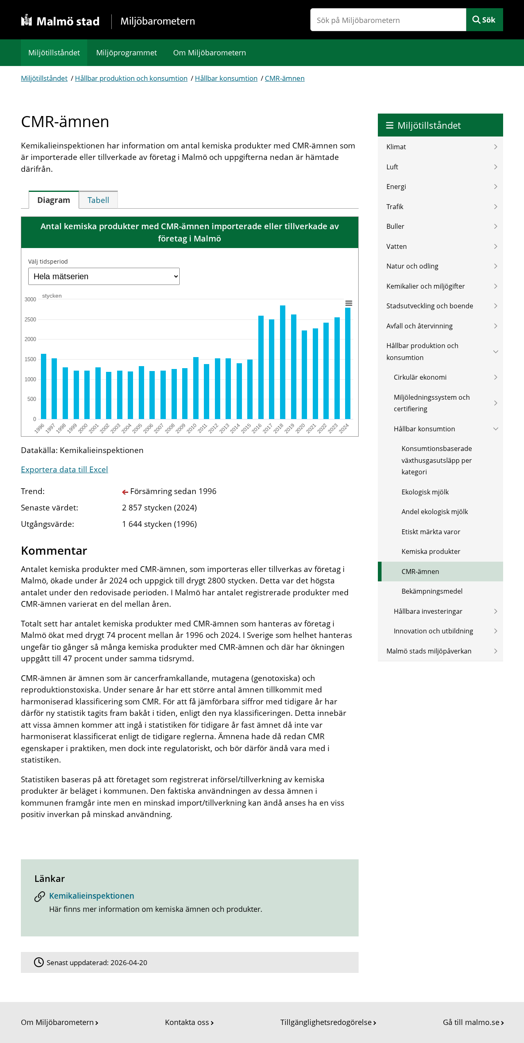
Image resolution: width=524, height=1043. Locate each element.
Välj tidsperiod (48, 261)
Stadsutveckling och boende (429, 305)
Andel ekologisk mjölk (435, 511)
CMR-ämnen (285, 78)
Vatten (396, 246)
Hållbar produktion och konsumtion (131, 78)
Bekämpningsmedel (432, 591)
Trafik (394, 206)
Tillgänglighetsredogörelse (326, 1022)
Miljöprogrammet (126, 52)
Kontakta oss (187, 1022)
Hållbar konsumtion (226, 78)
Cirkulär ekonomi (420, 377)
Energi (396, 186)
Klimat (396, 146)
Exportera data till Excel (64, 469)
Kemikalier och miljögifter (425, 286)
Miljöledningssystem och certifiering (432, 403)
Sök (488, 20)
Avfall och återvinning (419, 325)
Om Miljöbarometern (209, 52)
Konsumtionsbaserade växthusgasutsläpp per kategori (437, 460)
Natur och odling (412, 266)
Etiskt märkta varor (431, 531)
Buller (395, 226)
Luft (392, 166)
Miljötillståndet (54, 52)
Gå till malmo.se (471, 1022)
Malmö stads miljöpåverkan (429, 651)
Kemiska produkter (431, 551)
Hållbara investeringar (428, 611)
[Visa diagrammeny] (349, 302)
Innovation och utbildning (433, 630)
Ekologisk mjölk (425, 491)
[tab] (54, 200)
